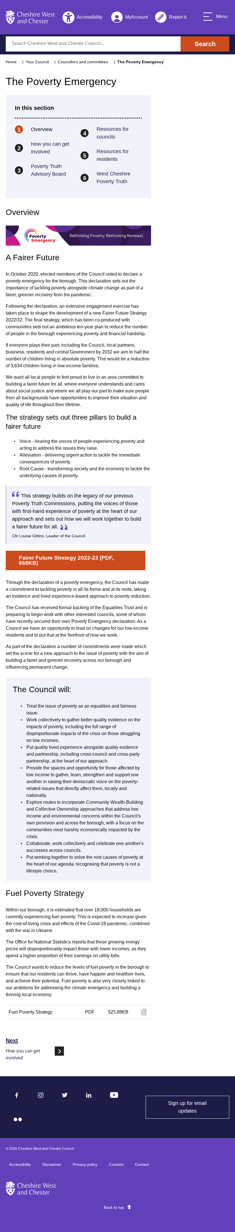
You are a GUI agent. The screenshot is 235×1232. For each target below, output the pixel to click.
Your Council (37, 62)
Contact (142, 1164)
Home (11, 62)
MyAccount (129, 18)
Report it (170, 18)
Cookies (116, 1164)
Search (205, 44)
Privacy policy (85, 1164)
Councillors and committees (83, 62)
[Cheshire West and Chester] (30, 17)
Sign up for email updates (198, 1107)
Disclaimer (51, 1164)
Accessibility (20, 1164)
